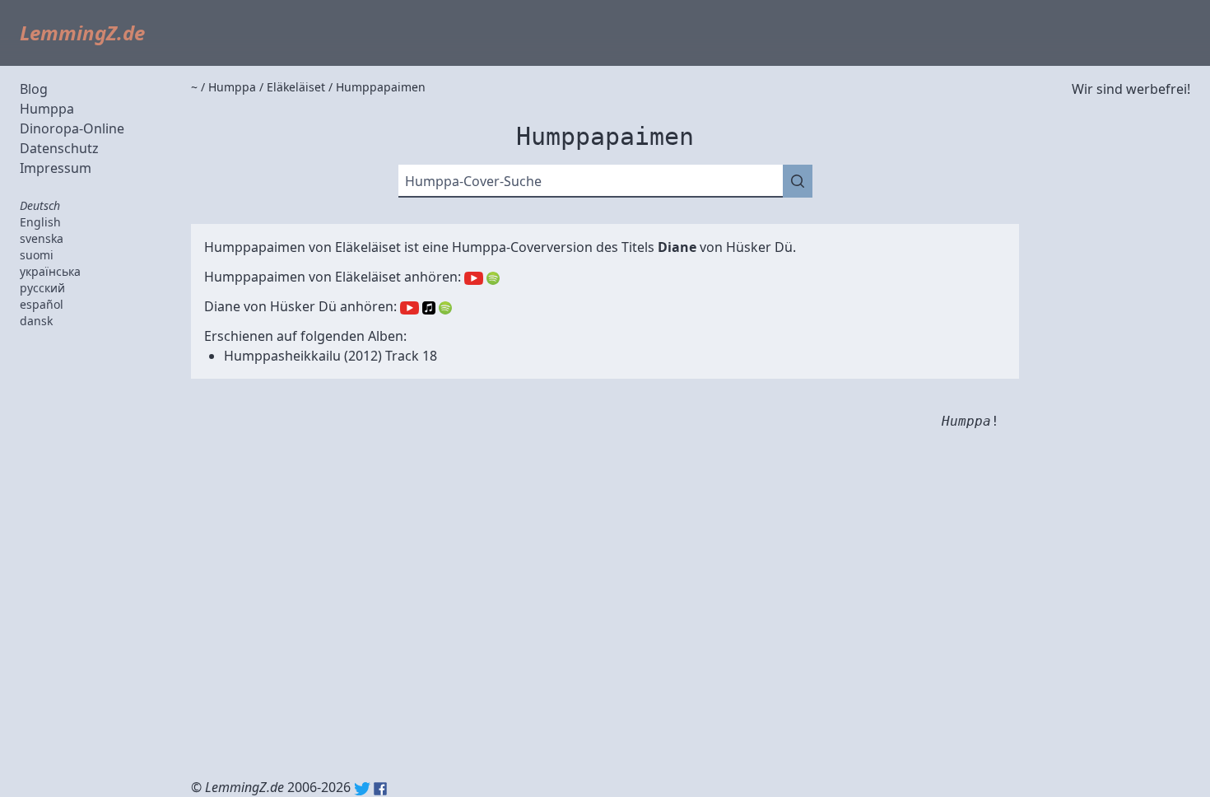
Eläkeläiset (368, 247)
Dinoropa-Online (72, 128)
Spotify (493, 278)
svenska (41, 238)
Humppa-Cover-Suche (473, 181)
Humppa (47, 109)
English (40, 222)
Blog (34, 89)
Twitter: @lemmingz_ (362, 788)
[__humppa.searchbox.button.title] (797, 181)
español (41, 304)
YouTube (473, 278)
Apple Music (428, 308)
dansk (36, 321)
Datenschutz (59, 148)
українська (50, 271)
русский (42, 288)
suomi (37, 255)
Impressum (55, 168)
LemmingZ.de (82, 32)
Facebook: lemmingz (380, 788)
